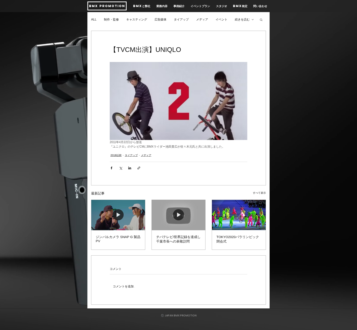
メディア (202, 19)
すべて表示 (259, 192)
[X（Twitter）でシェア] (120, 168)
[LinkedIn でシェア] (129, 168)
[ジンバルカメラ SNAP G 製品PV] (118, 215)
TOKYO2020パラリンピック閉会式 (237, 239)
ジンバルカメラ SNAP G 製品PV (118, 239)
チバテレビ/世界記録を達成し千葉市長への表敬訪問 (178, 239)
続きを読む (242, 19)
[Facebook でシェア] (111, 168)
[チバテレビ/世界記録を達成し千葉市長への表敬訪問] (178, 215)
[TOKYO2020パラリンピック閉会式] (239, 215)
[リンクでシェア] (139, 168)
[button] (261, 19)
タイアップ (181, 19)
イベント (221, 19)
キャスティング (136, 19)
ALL (94, 19)
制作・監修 (111, 19)
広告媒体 (160, 19)
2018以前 (116, 155)
